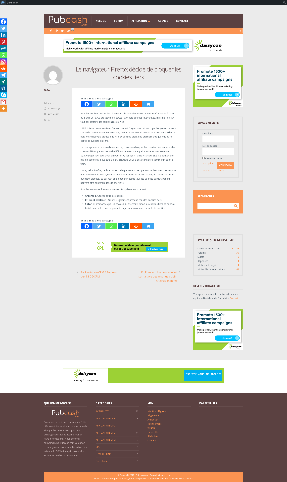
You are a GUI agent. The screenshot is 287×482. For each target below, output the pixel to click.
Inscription (208, 163)
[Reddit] (136, 104)
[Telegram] (148, 104)
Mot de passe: (209, 145)
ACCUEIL (101, 20)
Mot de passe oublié (213, 170)
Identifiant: (207, 133)
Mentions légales (156, 411)
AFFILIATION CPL (105, 432)
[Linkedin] (123, 104)
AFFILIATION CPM (106, 439)
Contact (234, 298)
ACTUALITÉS (53, 114)
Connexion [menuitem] (12, 2)
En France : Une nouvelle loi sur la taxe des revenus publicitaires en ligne (158, 276)
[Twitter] (62, 31)
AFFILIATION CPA (105, 418)
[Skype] (3, 95)
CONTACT (182, 20)
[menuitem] (3, 2)
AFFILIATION (139, 20)
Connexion (225, 165)
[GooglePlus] (57, 31)
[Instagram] (3, 61)
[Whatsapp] (111, 104)
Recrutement (154, 423)
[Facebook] (51, 31)
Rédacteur (152, 436)
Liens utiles (153, 432)
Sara (47, 90)
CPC (98, 446)
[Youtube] (68, 31)
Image (51, 103)
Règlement (153, 415)
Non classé (102, 461)
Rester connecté (213, 158)
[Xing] (3, 81)
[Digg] (3, 88)
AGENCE (163, 20)
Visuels (151, 427)
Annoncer (152, 419)
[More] (3, 108)
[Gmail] (3, 101)
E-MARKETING (103, 454)
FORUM (118, 20)
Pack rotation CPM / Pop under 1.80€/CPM (99, 274)
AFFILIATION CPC (105, 425)
